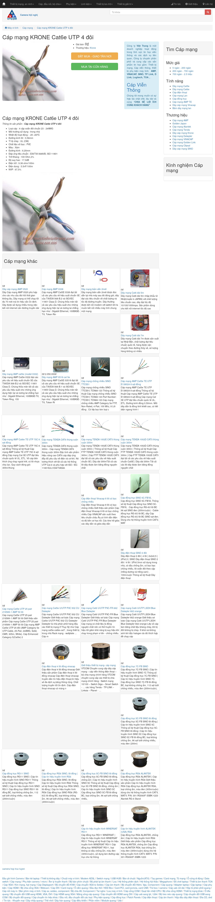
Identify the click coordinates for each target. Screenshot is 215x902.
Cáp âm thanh (112, 884)
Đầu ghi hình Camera (13, 878)
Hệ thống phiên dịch (128, 881)
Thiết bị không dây (50, 878)
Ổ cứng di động (195, 878)
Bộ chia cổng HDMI (173, 891)
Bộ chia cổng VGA (30, 887)
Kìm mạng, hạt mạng (25, 884)
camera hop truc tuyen (13, 868)
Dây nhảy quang (34, 900)
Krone (93, 47)
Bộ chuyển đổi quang (20, 897)
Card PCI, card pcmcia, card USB (131, 887)
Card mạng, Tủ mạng (174, 878)
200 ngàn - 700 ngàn (183, 70)
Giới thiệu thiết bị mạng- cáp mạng (98, 665)
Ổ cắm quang (81, 887)
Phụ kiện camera (31, 881)
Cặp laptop (196, 884)
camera (163, 887)
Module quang (109, 900)
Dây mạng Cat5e (181, 86)
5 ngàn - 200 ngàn (182, 67)
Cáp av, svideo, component (55, 891)
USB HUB (116, 878)
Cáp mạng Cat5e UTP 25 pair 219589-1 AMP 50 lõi (17, 610)
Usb (120, 900)
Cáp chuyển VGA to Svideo (90, 884)
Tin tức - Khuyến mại (14, 900)
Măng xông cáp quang (88, 894)
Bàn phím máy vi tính (29, 891)
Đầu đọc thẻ (96, 887)
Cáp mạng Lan (180, 95)
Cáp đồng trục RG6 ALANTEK (136, 773)
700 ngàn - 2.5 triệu (182, 74)
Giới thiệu (193, 4)
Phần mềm (94, 900)
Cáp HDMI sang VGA (64, 894)
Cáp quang (166, 884)
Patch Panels (134, 897)
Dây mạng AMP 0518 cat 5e (56, 377)
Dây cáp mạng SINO (183, 148)
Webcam (44, 887)
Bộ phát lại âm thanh (100, 881)
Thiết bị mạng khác (193, 891)
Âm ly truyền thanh (58, 881)
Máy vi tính (12, 27)
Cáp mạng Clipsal (181, 145)
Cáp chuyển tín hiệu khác (45, 897)
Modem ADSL (88, 878)
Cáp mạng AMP (180, 120)
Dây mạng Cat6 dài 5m (132, 292)
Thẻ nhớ (49, 900)
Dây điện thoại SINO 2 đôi (134, 552)
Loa (114, 881)
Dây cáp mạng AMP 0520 (15, 289)
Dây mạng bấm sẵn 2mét (94, 289)
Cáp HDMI (13, 887)
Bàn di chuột (129, 878)
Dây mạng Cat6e (181, 89)
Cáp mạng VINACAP (183, 139)
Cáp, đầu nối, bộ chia (49, 4)
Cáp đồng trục (180, 98)
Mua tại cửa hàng (94, 66)
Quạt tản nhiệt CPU (151, 891)
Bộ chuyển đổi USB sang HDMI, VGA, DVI (31, 894)
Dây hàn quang (62, 900)
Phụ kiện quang (102, 897)
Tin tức (177, 4)
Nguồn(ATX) (143, 878)
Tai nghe (100, 891)
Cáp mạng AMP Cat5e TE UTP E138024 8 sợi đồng (136, 382)
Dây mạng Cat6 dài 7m (132, 335)
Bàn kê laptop (32, 878)
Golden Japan (180, 123)
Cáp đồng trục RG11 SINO (15, 773)
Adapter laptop (181, 884)
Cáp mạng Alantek (182, 126)
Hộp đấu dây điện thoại (186, 897)
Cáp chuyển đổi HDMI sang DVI (116, 894)
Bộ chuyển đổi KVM (65, 884)
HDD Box (108, 887)
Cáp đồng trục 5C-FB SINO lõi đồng (139, 718)
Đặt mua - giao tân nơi (94, 56)
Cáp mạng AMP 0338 (52, 289)
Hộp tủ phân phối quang (198, 887)
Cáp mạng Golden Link (184, 142)
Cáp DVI (55, 887)
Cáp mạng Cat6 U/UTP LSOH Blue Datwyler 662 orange (138, 609)
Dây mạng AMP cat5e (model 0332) (20, 374)
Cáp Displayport (45, 884)
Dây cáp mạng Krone (183, 132)
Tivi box (154, 887)
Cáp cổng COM (132, 891)
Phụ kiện (70, 4)
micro (44, 881)
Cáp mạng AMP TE (182, 101)
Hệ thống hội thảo (149, 881)
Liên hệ (209, 4)
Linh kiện (85, 4)
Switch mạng (103, 878)
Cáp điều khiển (80, 900)
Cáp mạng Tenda (181, 129)
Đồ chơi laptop (181, 881)
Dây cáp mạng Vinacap (184, 105)
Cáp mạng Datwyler (182, 136)
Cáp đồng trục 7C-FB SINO (134, 666)
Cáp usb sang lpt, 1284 (145, 894)
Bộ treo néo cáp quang (170, 894)
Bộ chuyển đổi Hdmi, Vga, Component (140, 884)
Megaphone (166, 881)
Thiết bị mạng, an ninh (21, 4)
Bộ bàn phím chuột (78, 881)
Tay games (156, 878)
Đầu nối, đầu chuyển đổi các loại (76, 897)
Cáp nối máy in (9, 891)
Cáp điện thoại (180, 92)
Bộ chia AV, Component (83, 891)
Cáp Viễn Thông (137, 87)
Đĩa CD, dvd (206, 897)
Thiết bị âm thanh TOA (201, 881)
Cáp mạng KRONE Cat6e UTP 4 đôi (55, 27)
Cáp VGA (8, 884)
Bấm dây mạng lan (182, 108)
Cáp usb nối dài (176, 887)
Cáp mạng (28, 27)
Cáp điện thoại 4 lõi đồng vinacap (58, 666)
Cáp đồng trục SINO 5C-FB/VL (136, 497)
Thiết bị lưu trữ (103, 4)
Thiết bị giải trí (124, 4)
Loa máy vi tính (114, 891)
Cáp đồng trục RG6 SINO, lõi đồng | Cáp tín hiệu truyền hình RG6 (60, 775)
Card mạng (66, 887)
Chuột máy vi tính (70, 878)
